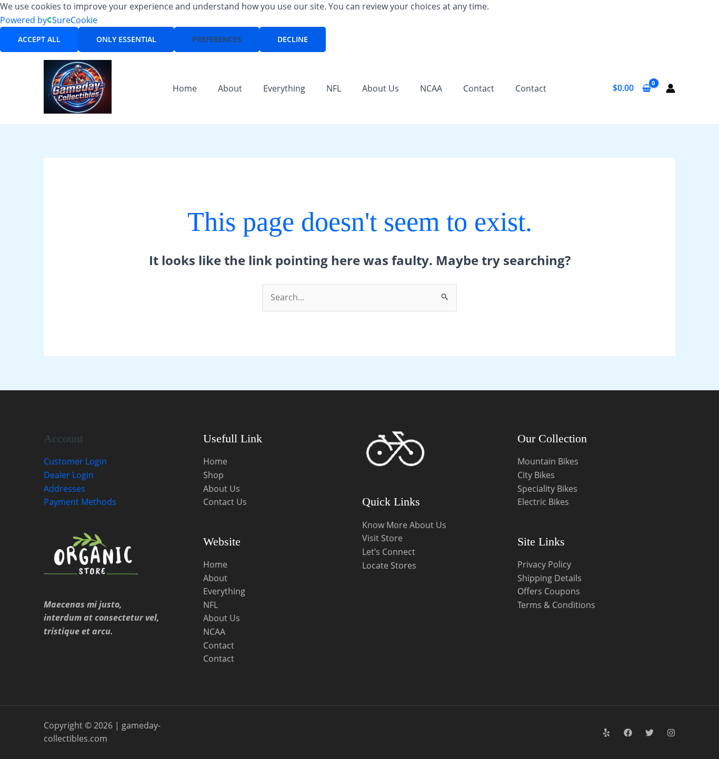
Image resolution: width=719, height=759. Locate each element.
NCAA (431, 88)
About (230, 88)
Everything (284, 88)
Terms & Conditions (556, 605)
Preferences (217, 39)
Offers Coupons (548, 591)
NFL (333, 88)
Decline (292, 39)
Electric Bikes (543, 502)
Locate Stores (389, 565)
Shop (213, 475)
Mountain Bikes (547, 461)
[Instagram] (671, 732)
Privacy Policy (544, 564)
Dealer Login (69, 475)
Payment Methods (80, 502)
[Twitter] (649, 732)
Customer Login (75, 461)
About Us (380, 88)
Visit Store (382, 538)
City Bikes (536, 475)
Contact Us (225, 502)
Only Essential (126, 39)
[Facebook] (628, 732)
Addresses (64, 488)
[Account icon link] (670, 88)
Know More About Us (404, 525)
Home (185, 88)
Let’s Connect (388, 552)
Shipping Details (549, 578)
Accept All (39, 39)
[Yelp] (606, 732)
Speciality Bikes (547, 488)
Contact (478, 88)
